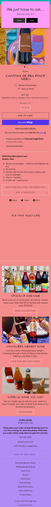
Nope (32, 20)
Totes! (19, 20)
